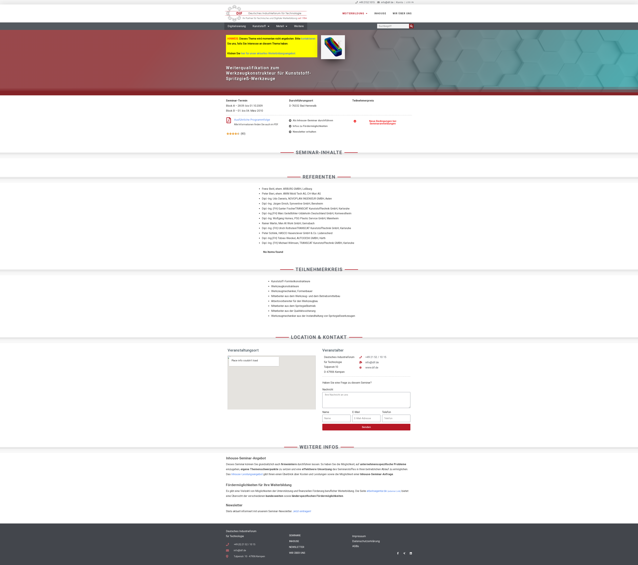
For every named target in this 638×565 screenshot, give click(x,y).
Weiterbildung (353, 13)
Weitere (299, 26)
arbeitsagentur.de (384, 491)
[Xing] (404, 553)
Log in (410, 2)
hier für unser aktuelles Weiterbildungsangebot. (268, 53)
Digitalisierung (237, 26)
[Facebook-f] (398, 553)
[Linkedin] (411, 553)
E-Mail (356, 412)
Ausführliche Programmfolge (252, 119)
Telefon (386, 412)
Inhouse (380, 13)
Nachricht (327, 389)
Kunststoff (259, 26)
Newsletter (296, 547)
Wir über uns (402, 13)
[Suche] (411, 26)
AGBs (355, 546)
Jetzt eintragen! (302, 511)
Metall (280, 26)
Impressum (359, 536)
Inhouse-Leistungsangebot (247, 474)
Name (325, 412)
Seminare (295, 535)
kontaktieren (308, 38)
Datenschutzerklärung (366, 541)
